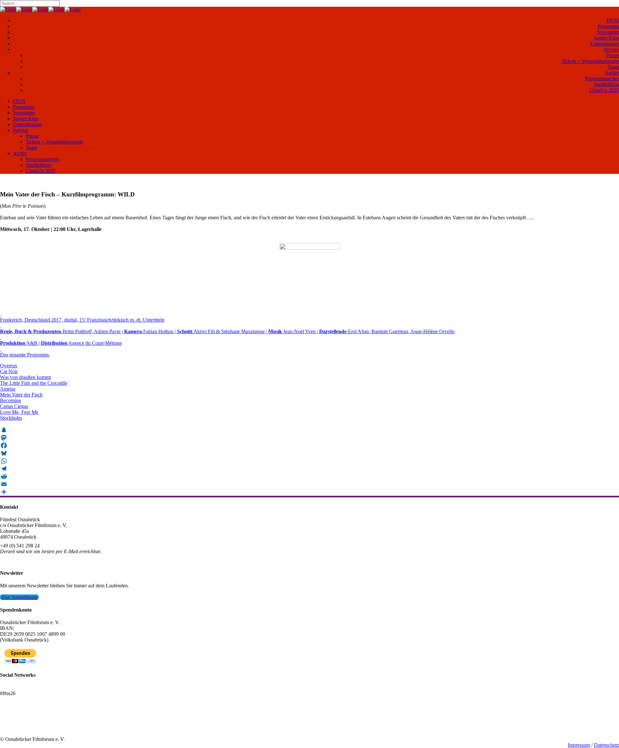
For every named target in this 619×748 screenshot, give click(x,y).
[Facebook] (309, 445)
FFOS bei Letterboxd (22, 687)
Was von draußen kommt (25, 377)
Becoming (10, 400)
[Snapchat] (309, 430)
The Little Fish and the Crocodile (33, 383)
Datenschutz (606, 745)
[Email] (309, 484)
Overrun (8, 365)
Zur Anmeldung (19, 597)
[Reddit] (309, 476)
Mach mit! (10, 721)
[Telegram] (309, 469)
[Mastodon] (309, 438)
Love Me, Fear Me (19, 412)
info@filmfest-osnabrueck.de (29, 560)
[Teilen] (309, 492)
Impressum (579, 745)
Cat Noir (9, 371)
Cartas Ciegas (14, 406)
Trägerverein (13, 727)
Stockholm (11, 418)
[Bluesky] (309, 453)
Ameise (7, 389)
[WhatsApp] (309, 461)
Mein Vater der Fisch (21, 394)
